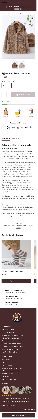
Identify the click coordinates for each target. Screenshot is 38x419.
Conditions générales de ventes (12, 368)
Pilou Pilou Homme (12, 13)
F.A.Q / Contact (7, 365)
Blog (3, 362)
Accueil (4, 13)
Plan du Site (5, 376)
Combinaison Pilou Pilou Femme (12, 335)
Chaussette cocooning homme (13, 271)
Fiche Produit (6, 138)
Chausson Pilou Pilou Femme (11, 344)
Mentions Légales (7, 374)
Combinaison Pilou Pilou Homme (12, 346)
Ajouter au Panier (18, 415)
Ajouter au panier (22, 95)
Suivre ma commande (9, 379)
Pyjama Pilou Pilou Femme (10, 338)
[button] (8, 93)
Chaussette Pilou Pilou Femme (12, 341)
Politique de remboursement (11, 371)
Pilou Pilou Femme (8, 330)
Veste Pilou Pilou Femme (10, 349)
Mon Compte (6, 360)
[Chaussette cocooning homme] (16, 254)
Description (15, 138)
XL (14, 85)
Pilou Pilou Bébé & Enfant (10, 352)
